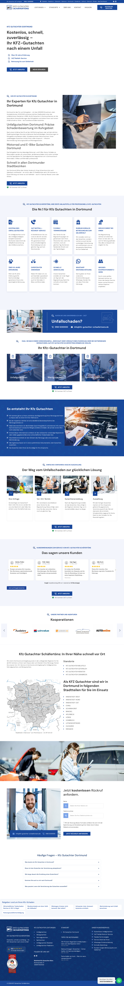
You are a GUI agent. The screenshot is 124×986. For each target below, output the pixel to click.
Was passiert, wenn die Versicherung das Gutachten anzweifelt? (62, 886)
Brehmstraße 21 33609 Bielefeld (43, 963)
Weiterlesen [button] (68, 577)
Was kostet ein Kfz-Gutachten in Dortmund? (62, 862)
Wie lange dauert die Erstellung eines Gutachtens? (62, 874)
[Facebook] (114, 1)
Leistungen (39, 7)
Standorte (53, 7)
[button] (115, 570)
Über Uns (67, 7)
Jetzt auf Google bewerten (17, 588)
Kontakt (77, 7)
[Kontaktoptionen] (119, 980)
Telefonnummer (68, 811)
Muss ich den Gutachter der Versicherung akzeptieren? (62, 868)
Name (65, 801)
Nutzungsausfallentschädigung (13, 913)
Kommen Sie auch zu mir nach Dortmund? (62, 880)
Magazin (88, 7)
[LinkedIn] (116, 1)
